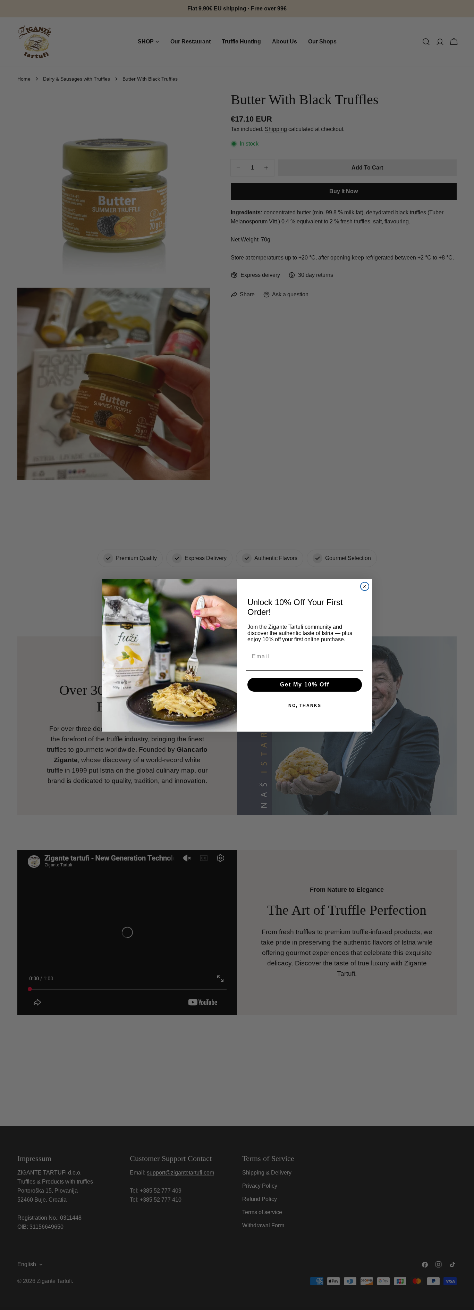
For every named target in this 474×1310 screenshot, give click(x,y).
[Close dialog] (365, 586)
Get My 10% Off (304, 684)
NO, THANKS (304, 705)
